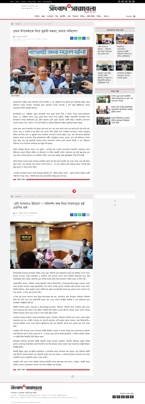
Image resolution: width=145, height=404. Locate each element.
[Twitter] (122, 1)
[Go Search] (134, 16)
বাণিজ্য (82, 16)
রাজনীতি (62, 16)
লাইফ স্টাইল (91, 16)
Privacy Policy (32, 1)
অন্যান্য (106, 16)
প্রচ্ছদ (43, 16)
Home (12, 1)
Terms (39, 1)
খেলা (69, 16)
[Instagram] (129, 1)
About (17, 1)
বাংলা (30, 8)
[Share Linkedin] (84, 38)
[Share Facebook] (71, 38)
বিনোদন (75, 16)
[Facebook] (119, 1)
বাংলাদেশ (50, 16)
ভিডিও (99, 16)
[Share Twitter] (76, 38)
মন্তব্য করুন (21, 179)
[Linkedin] (126, 1)
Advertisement (47, 1)
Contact (23, 1)
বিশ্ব (56, 16)
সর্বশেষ (37, 16)
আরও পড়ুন (115, 91)
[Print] (88, 38)
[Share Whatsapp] (80, 38)
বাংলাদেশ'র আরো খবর (115, 30)
